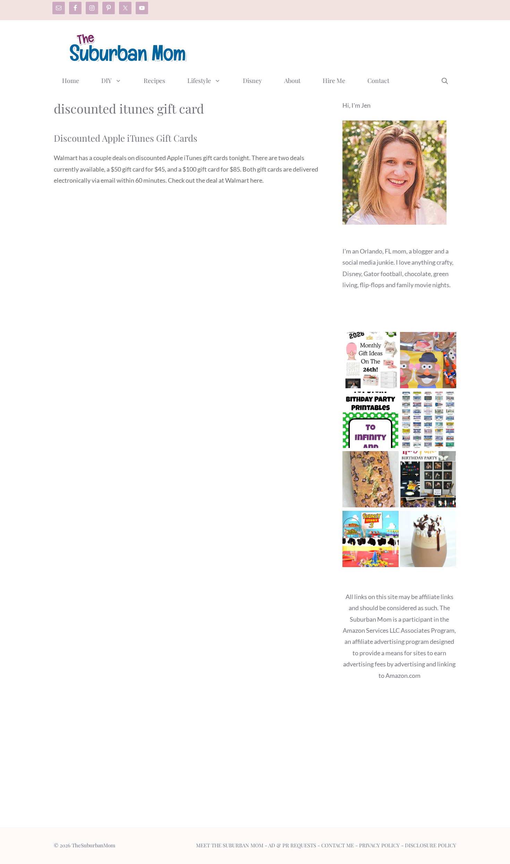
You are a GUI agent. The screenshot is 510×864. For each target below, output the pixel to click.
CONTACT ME (337, 845)
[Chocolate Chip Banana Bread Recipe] (370, 480)
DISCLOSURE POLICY (430, 845)
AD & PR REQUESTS (292, 845)
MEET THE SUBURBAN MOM (229, 845)
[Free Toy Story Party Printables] (370, 421)
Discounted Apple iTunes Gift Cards (125, 138)
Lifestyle (199, 80)
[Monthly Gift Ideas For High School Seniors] (370, 361)
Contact (378, 80)
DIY (106, 80)
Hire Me (334, 80)
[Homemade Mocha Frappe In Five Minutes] (428, 540)
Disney (252, 80)
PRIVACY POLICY (379, 845)
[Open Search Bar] (445, 80)
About (292, 80)
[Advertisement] (330, 46)
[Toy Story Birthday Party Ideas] (370, 540)
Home (70, 80)
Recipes (154, 80)
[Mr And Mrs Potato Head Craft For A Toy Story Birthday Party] (428, 361)
